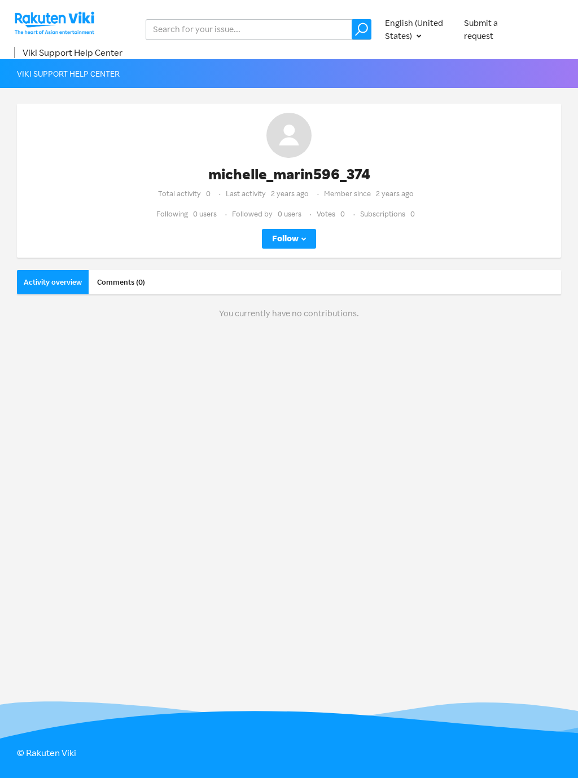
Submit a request (481, 29)
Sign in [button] (549, 29)
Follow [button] (285, 238)
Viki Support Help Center (72, 52)
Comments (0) (121, 281)
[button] (361, 29)
